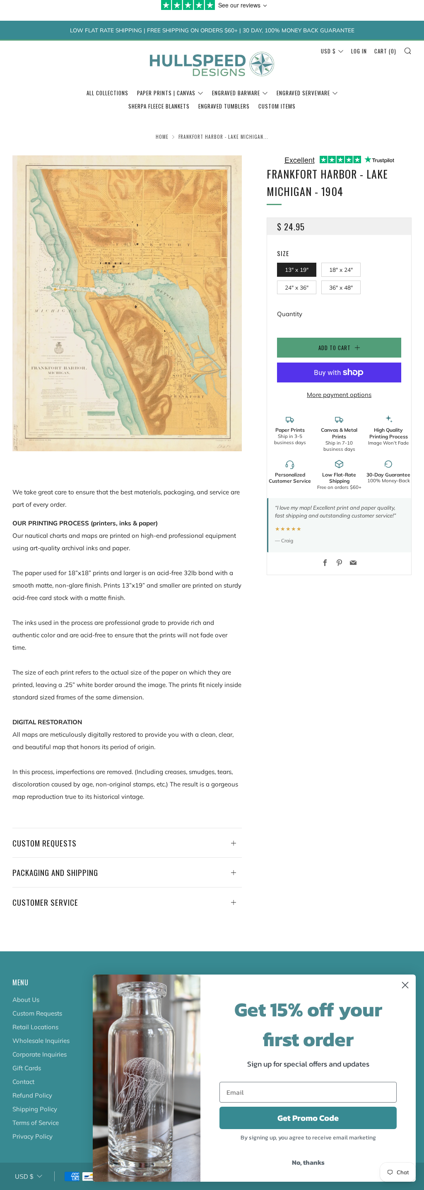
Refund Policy (32, 1095)
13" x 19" (296, 269)
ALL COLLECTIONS (107, 93)
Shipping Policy (34, 1109)
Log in (359, 51)
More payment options (339, 395)
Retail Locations (35, 1027)
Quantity (289, 314)
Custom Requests (37, 1013)
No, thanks (308, 1162)
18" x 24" (341, 269)
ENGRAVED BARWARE (236, 93)
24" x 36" (296, 287)
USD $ (328, 51)
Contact (23, 1082)
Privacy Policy (32, 1136)
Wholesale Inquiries (41, 1041)
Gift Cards (26, 1068)
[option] (127, 303)
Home (162, 136)
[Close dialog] (405, 985)
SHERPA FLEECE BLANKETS (159, 106)
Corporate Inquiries (39, 1054)
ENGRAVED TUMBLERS (224, 106)
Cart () (385, 51)
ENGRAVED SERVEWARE (303, 93)
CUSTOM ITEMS (277, 106)
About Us (25, 1000)
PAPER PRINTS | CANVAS (166, 93)
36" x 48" (341, 287)
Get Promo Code (308, 1118)
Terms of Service (35, 1123)
